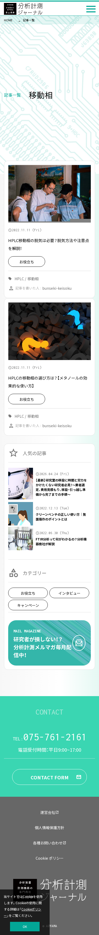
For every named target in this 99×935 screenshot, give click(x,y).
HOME (8, 20)
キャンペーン (28, 605)
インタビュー (69, 593)
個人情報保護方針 (49, 827)
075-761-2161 (50, 736)
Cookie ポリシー (50, 858)
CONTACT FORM (50, 777)
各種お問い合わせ (48, 842)
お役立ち (28, 593)
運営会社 (47, 812)
